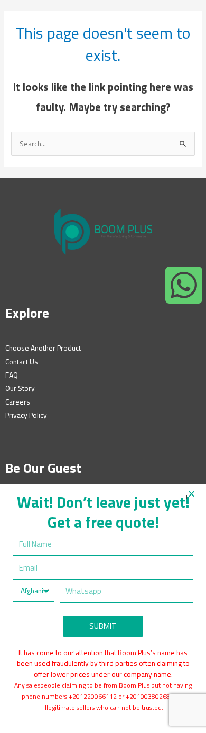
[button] (191, 494)
